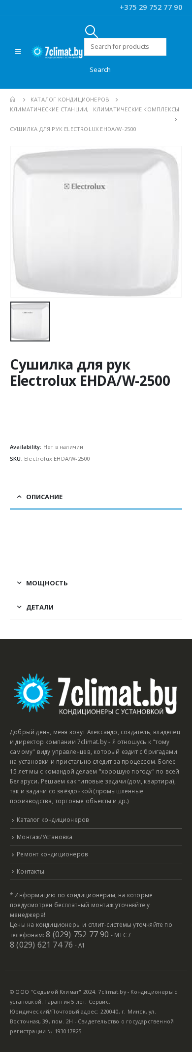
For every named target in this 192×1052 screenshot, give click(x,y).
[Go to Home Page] (13, 99)
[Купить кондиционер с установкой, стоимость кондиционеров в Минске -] (57, 52)
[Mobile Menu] (18, 51)
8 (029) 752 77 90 (77, 934)
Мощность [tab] (47, 582)
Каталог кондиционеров (53, 819)
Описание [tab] (44, 496)
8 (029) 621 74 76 (41, 944)
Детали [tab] (40, 607)
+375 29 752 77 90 (151, 7)
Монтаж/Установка (44, 837)
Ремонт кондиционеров (52, 854)
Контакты (30, 871)
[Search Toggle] (91, 31)
